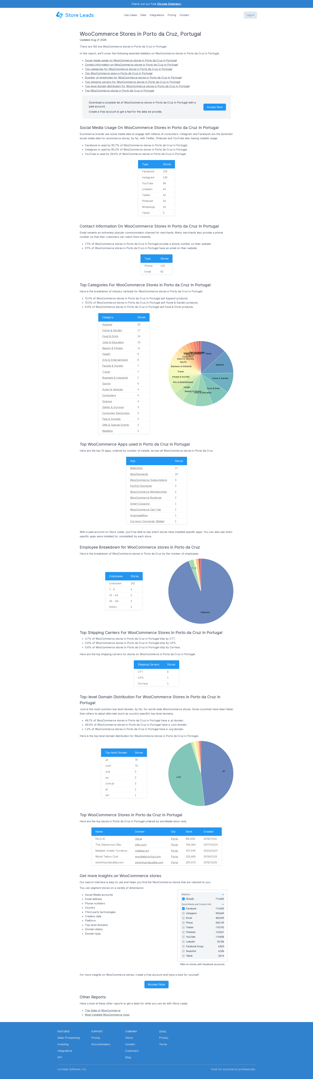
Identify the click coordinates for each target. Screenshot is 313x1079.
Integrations (156, 15)
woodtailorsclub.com (148, 856)
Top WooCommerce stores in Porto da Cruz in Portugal (119, 90)
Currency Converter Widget (147, 521)
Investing (62, 1044)
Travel (106, 371)
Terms (163, 1044)
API (59, 1057)
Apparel (107, 324)
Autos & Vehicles (112, 389)
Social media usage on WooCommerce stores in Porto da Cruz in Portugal (131, 60)
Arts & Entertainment (115, 360)
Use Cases (130, 15)
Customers (132, 1050)
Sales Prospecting (68, 1037)
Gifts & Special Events (115, 424)
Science (107, 401)
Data (143, 15)
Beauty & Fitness (112, 348)
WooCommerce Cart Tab (145, 509)
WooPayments (139, 474)
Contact (184, 15)
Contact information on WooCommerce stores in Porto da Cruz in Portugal (131, 64)
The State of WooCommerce (102, 1010)
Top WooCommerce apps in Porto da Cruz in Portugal (118, 73)
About (129, 1037)
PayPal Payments (141, 486)
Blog (128, 1057)
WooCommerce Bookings (146, 497)
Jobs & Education (113, 342)
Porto (174, 838)
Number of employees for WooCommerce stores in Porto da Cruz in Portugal (133, 77)
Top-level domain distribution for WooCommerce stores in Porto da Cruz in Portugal (137, 86)
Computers (109, 395)
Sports (106, 383)
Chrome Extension (169, 4)
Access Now (215, 107)
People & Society (112, 365)
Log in (250, 15)
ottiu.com (140, 844)
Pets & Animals (111, 419)
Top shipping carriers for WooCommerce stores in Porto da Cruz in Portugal (132, 82)
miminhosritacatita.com (149, 862)
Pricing (172, 15)
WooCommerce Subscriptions (148, 480)
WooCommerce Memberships (148, 491)
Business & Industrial (115, 377)
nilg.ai (138, 838)
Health (106, 354)
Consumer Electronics (116, 413)
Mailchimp (136, 468)
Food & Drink (110, 336)
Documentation (100, 1044)
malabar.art (142, 850)
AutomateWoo (139, 515)
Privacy (163, 1037)
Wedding (107, 431)
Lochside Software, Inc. (72, 1069)
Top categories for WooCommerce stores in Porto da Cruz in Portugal (128, 69)
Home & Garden (112, 330)
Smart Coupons (140, 503)
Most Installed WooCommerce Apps (107, 1014)
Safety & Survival (113, 407)
